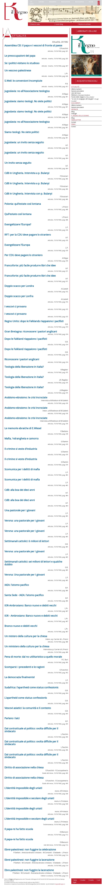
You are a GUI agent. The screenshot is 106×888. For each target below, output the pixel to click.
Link (98, 880)
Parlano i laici (12, 718)
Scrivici (73, 127)
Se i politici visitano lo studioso (22, 63)
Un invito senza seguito (18, 162)
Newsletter (52, 2)
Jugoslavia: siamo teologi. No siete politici (28, 101)
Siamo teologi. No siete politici (22, 132)
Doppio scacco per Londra (19, 285)
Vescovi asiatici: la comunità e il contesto (28, 708)
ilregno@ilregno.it (60, 884)
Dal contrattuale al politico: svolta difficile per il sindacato (31, 730)
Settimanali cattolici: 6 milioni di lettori (27, 541)
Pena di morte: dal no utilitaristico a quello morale (33, 656)
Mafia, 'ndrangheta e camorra (22, 438)
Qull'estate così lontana (18, 214)
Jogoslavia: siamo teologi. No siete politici (28, 111)
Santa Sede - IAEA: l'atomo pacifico (24, 595)
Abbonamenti (65, 2)
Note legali (75, 881)
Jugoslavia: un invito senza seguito (24, 142)
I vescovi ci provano (15, 306)
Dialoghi (74, 114)
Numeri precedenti (77, 91)
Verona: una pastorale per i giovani (25, 520)
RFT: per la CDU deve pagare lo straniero (28, 234)
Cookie (83, 880)
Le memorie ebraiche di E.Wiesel (23, 428)
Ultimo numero (76, 89)
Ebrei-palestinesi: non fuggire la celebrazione (30, 849)
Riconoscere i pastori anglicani (22, 359)
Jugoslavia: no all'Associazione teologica (27, 91)
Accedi (91, 2)
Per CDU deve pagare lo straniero (24, 255)
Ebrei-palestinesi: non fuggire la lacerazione (29, 859)
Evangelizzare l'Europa (17, 244)
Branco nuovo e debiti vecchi (21, 625)
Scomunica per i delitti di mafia (22, 469)
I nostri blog (59, 24)
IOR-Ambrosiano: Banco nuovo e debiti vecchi (30, 605)
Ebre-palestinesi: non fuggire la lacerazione (29, 870)
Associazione (79, 2)
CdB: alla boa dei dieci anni (20, 489)
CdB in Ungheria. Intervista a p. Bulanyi (27, 173)
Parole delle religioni (82, 97)
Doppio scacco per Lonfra (19, 296)
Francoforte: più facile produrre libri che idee (30, 265)
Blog (72, 112)
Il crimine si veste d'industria (21, 448)
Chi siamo (32, 3)
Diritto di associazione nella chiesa (24, 767)
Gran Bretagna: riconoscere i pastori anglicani (31, 331)
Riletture (80, 95)
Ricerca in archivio (85, 24)
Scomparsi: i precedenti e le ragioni (25, 667)
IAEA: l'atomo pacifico (17, 584)
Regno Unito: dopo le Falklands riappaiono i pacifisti (34, 321)
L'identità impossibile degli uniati (23, 788)
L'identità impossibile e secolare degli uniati (29, 798)
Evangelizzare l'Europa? (18, 224)
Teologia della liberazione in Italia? (24, 366)
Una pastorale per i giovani (20, 510)
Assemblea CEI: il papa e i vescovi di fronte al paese (33, 45)
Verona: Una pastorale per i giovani (25, 574)
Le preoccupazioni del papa (20, 55)
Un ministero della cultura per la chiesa (27, 646)
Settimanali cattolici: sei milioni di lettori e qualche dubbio (33, 563)
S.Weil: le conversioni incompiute (23, 80)
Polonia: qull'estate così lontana (23, 203)
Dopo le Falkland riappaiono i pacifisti (26, 338)
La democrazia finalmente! (20, 677)
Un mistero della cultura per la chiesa (26, 636)
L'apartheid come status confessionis (26, 697)
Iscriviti (73, 122)
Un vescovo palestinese (18, 70)
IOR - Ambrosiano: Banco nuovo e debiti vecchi (31, 615)
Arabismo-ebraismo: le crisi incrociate (26, 397)
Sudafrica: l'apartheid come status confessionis (31, 687)
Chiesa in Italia (35, 24)
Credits (91, 880)
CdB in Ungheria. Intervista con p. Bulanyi (28, 193)
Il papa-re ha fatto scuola (19, 829)
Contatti (41, 2)
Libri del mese (76, 93)
